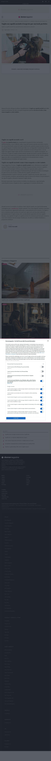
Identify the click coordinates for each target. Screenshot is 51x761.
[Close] (48, 341)
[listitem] (25, 364)
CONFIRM (15, 418)
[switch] (42, 367)
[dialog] (25, 380)
